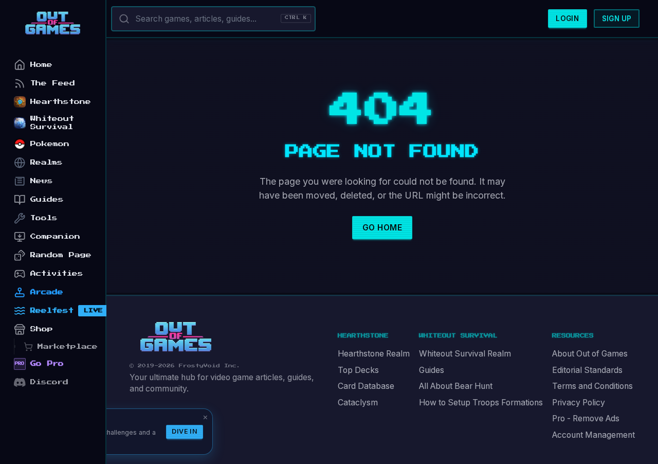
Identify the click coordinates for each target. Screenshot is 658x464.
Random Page (61, 255)
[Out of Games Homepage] (176, 337)
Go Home (382, 228)
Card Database (366, 386)
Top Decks (358, 370)
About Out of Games (590, 354)
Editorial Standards (587, 370)
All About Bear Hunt (455, 386)
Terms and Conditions (592, 386)
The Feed (52, 83)
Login (567, 18)
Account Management (593, 435)
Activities (56, 273)
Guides (431, 370)
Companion (55, 236)
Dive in (184, 431)
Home (41, 64)
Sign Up (617, 18)
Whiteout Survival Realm (465, 354)
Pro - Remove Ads (585, 418)
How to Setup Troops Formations (481, 402)
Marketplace (68, 346)
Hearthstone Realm (374, 354)
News (41, 181)
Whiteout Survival (52, 123)
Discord (49, 382)
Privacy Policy (578, 402)
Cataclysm (358, 402)
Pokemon (49, 144)
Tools (44, 218)
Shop (41, 329)
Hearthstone (60, 101)
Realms (46, 162)
